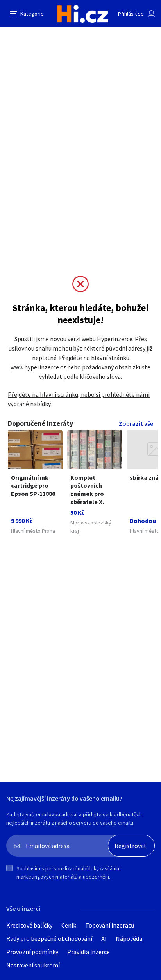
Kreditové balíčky (29, 925)
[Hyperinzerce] (82, 14)
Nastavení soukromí (33, 965)
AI (104, 938)
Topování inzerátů (109, 925)
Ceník (68, 925)
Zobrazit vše (136, 423)
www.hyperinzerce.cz (38, 367)
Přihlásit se (131, 13)
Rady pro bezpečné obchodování (49, 938)
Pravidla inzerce (88, 952)
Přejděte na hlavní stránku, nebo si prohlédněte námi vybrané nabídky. (79, 399)
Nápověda (129, 938)
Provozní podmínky (32, 952)
